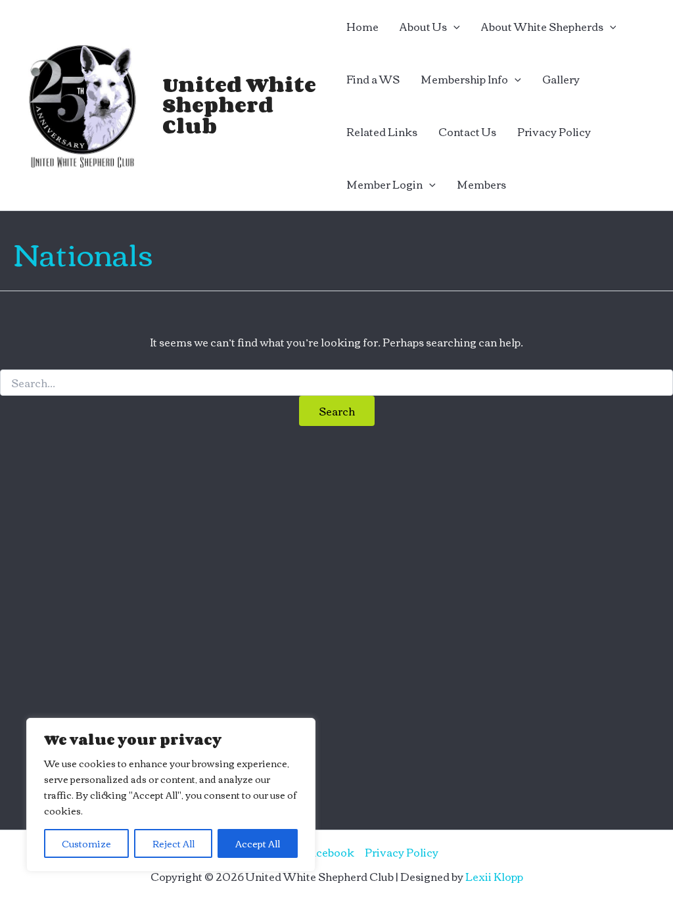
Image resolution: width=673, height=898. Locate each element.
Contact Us (467, 131)
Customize (86, 843)
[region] (170, 795)
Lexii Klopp (494, 876)
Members (481, 184)
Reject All (173, 843)
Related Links (381, 131)
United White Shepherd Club (239, 104)
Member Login (384, 184)
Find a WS (373, 79)
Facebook (329, 852)
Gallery (561, 79)
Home (362, 26)
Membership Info (464, 79)
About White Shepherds (542, 26)
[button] (453, 26)
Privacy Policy (554, 131)
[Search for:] (336, 383)
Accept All (257, 843)
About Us (423, 26)
